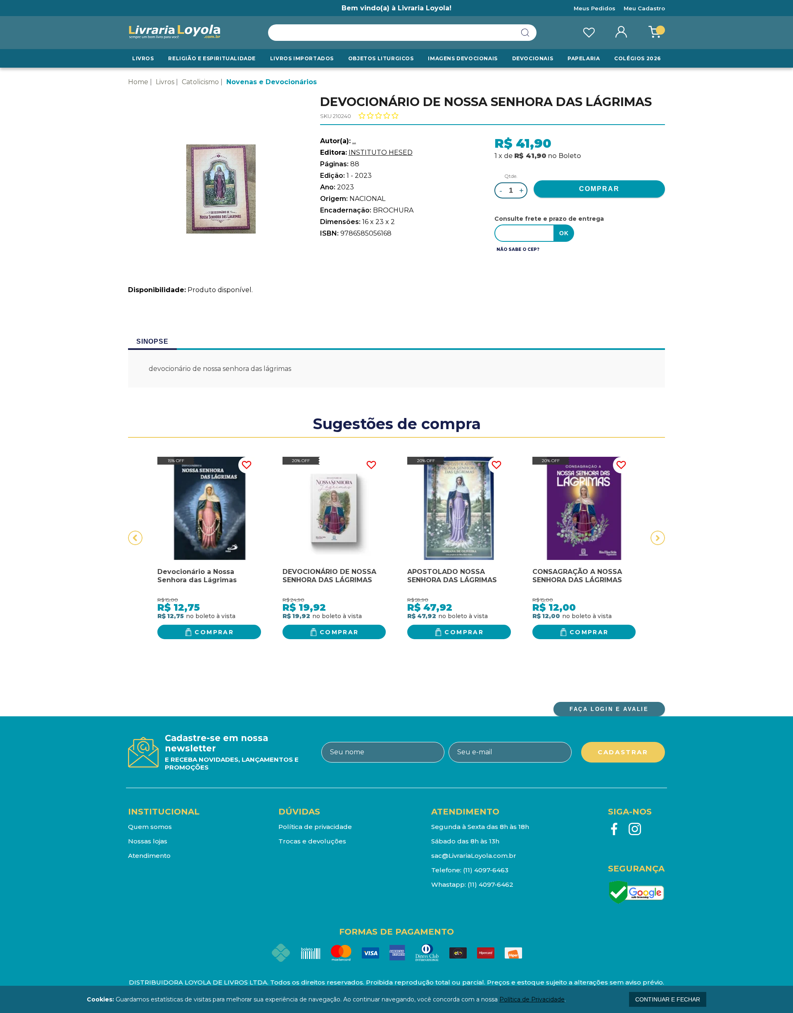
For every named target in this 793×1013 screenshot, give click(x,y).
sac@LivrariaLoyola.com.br (473, 856)
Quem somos (150, 827)
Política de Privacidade (532, 999)
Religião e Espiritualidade (212, 58)
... (354, 141)
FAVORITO (246, 465)
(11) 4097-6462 (490, 884)
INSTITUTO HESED (381, 152)
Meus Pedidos (594, 8)
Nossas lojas (147, 841)
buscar (525, 32)
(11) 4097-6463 (485, 870)
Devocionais (532, 58)
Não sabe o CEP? (517, 249)
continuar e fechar (667, 999)
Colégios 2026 (637, 58)
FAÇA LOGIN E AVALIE (609, 709)
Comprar (214, 632)
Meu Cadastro (644, 8)
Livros (143, 58)
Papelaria (583, 58)
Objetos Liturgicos (381, 58)
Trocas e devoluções (312, 841)
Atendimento (149, 856)
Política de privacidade (315, 827)
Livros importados (302, 58)
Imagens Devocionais (462, 58)
